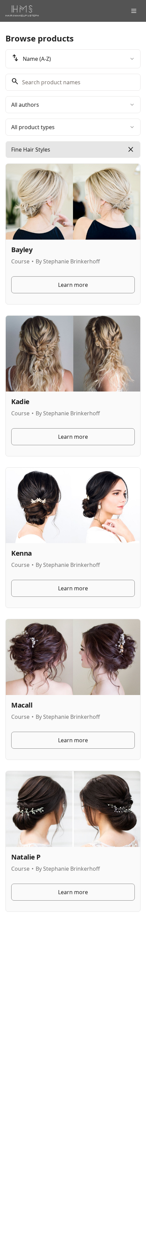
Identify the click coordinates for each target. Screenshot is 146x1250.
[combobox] (73, 58)
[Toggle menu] (134, 11)
